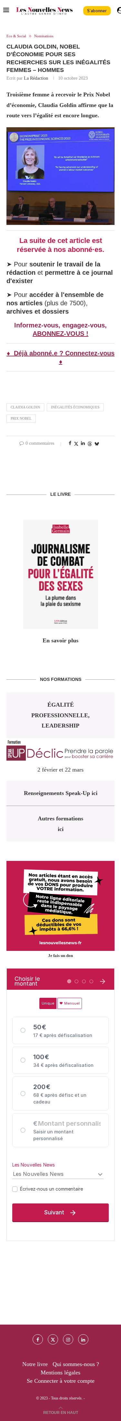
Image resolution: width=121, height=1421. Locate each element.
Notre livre (35, 1364)
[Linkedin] (83, 1339)
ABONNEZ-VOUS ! (60, 333)
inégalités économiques (75, 407)
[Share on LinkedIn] (83, 443)
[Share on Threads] (89, 444)
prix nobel (21, 418)
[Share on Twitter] (76, 444)
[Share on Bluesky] (97, 444)
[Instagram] (68, 1339)
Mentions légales (60, 1372)
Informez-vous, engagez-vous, (60, 325)
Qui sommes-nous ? (76, 1364)
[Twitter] (53, 1339)
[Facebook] (38, 1339)
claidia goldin (25, 407)
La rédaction (36, 78)
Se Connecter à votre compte (61, 1381)
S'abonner (97, 10)
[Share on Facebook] (70, 443)
